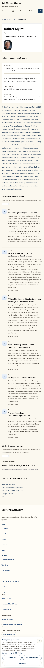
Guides (3, 539)
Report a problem (9, 634)
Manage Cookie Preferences (12, 625)
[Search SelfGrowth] (13, 11)
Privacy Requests (7, 619)
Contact (4, 587)
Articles (4, 545)
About (4, 11)
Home (4, 20)
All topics (4, 528)
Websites (4, 565)
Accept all (11, 657)
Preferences (22, 663)
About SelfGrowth (7, 560)
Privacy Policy (6, 598)
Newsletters (5, 570)
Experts (12, 20)
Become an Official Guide (10, 581)
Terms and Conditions (9, 604)
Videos (3, 550)
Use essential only (32, 657)
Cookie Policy (6, 609)
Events (3, 576)
